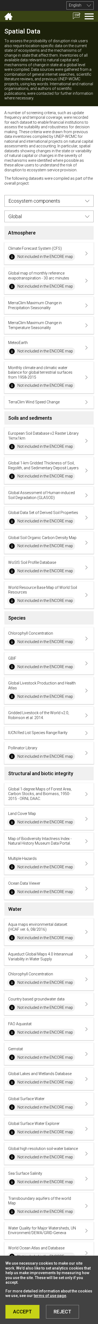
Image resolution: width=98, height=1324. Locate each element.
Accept (22, 1311)
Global (15, 216)
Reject (62, 1311)
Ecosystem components (34, 201)
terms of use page (50, 1295)
